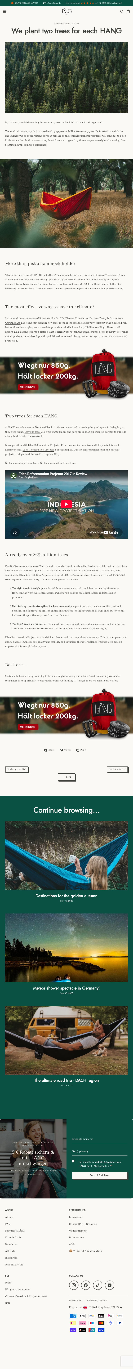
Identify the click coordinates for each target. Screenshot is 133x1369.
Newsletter (11, 1244)
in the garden (88, 566)
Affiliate (10, 1251)
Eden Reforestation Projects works (24, 637)
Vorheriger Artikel (16, 769)
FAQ (7, 1224)
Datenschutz (76, 1237)
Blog (68, 776)
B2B (7, 1303)
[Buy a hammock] (66, 373)
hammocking (26, 676)
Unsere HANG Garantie (83, 1224)
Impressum (75, 1217)
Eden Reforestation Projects (43, 445)
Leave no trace (33, 432)
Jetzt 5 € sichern (100, 1175)
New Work (59, 23)
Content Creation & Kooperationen (26, 1296)
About (9, 1217)
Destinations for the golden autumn (66, 896)
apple (70, 566)
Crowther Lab (13, 322)
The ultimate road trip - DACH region (66, 1080)
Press (8, 1282)
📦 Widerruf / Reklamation (85, 1251)
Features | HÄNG (15, 1230)
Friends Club (13, 1237)
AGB (71, 1244)
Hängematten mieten (17, 1289)
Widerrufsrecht (78, 1230)
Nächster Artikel (117, 769)
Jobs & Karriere (14, 1264)
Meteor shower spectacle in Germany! (66, 988)
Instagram (11, 1257)
